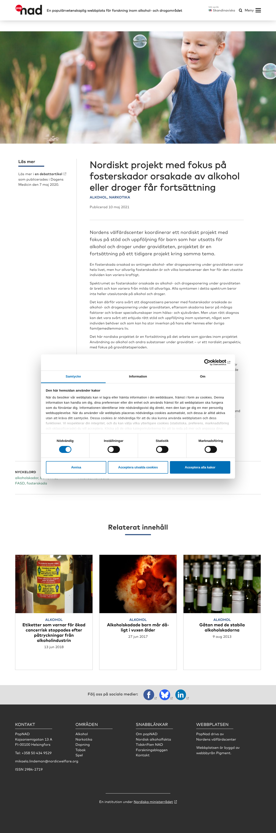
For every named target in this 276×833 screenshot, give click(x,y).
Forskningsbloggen (152, 749)
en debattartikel (48, 173)
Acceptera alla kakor (200, 467)
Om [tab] (202, 376)
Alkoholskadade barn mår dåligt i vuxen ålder (138, 627)
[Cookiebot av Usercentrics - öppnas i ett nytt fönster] (211, 362)
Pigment (223, 752)
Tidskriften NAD (149, 744)
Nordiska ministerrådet (153, 801)
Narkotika (83, 739)
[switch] (114, 449)
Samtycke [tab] (73, 376)
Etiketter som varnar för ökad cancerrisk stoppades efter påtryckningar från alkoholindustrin (53, 632)
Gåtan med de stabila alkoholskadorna (222, 627)
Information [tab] (138, 376)
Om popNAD (146, 733)
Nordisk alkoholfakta (153, 739)
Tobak (80, 749)
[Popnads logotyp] (28, 13)
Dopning (82, 744)
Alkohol (81, 733)
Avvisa (76, 467)
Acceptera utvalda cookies (138, 467)
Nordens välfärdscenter (216, 739)
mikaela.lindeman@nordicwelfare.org (46, 760)
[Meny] (258, 10)
